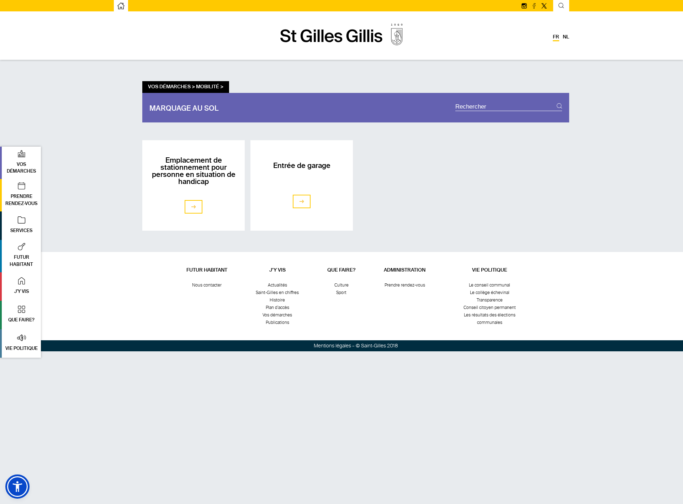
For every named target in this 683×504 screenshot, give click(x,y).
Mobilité (207, 86)
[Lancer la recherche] (559, 107)
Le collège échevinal (489, 292)
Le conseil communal (489, 285)
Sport (341, 292)
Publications (277, 322)
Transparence (490, 300)
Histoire (277, 300)
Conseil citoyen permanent (490, 307)
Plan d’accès (277, 307)
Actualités (277, 285)
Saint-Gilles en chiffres (277, 292)
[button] (20, 163)
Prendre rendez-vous (405, 285)
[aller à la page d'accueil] (341, 49)
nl (566, 37)
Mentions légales (332, 346)
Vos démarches (277, 315)
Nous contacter (207, 285)
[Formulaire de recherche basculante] (561, 6)
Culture (341, 285)
